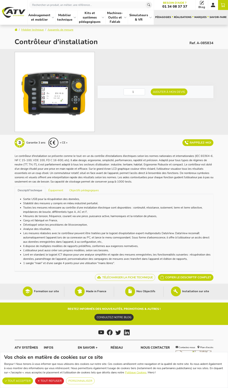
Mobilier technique (64, 17)
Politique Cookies (135, 372)
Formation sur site (46, 291)
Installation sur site (195, 291)
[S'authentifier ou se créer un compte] (213, 5)
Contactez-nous (186, 347)
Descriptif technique (30, 190)
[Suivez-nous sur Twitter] (118, 332)
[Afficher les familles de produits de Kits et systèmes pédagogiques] (102, 17)
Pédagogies (163, 17)
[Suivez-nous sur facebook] (110, 332)
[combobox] (90, 5)
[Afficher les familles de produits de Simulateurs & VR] (150, 17)
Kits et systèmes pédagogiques (89, 17)
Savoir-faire (218, 17)
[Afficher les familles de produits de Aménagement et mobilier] (52, 17)
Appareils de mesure (60, 30)
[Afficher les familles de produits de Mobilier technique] (74, 17)
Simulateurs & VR (138, 17)
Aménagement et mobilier (39, 17)
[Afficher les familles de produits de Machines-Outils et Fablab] (125, 17)
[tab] (30, 190)
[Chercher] (149, 5)
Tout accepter (19, 381)
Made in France (96, 291)
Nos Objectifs (145, 291)
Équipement (55, 190)
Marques (200, 17)
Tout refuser (51, 381)
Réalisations (182, 17)
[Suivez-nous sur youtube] (101, 332)
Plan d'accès (206, 347)
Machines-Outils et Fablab (115, 17)
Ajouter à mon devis (169, 92)
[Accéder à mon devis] (223, 5)
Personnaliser (80, 381)
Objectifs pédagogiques (84, 190)
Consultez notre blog (114, 317)
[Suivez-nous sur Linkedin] (127, 332)
